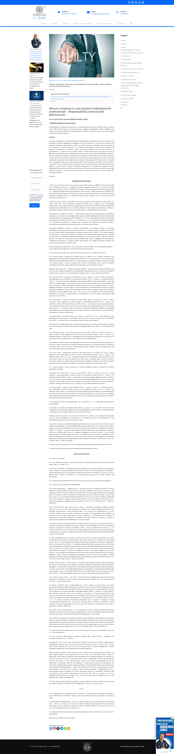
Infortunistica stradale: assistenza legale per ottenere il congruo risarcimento (132, 85)
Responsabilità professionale (75, 80)
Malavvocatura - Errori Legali (57, 80)
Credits (142, 746)
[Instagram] (54, 728)
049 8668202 (124, 14)
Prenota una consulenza (83, 23)
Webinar (124, 105)
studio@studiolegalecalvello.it (100, 14)
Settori (66, 23)
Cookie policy (134, 746)
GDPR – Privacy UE (128, 76)
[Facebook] (50, 728)
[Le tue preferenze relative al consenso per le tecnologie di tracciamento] (171, 751)
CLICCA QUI (165, 752)
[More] (68, 728)
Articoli (54, 23)
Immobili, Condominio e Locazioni (132, 69)
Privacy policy (125, 746)
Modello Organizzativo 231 (130, 72)
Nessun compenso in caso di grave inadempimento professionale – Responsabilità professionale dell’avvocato (80, 85)
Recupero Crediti (127, 91)
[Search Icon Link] (131, 23)
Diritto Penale (126, 59)
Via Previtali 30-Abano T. (69, 14)
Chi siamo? (121, 23)
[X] (58, 728)
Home (43, 23)
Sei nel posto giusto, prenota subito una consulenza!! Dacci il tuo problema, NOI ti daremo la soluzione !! (36, 56)
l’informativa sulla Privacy (36, 195)
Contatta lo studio (104, 23)
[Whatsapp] (65, 728)
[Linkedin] (61, 728)
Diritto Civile (126, 56)
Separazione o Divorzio (129, 79)
